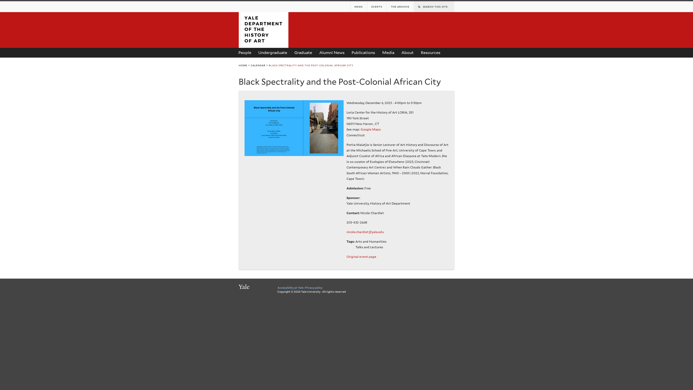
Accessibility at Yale (290, 287)
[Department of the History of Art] (263, 45)
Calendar (258, 65)
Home (243, 65)
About (407, 52)
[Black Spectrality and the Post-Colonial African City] (295, 129)
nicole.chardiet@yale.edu (365, 232)
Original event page (361, 257)
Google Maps (371, 129)
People (244, 52)
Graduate (303, 52)
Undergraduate (272, 52)
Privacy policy (313, 287)
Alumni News (332, 52)
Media (388, 52)
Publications (363, 52)
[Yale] (244, 287)
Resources (430, 52)
